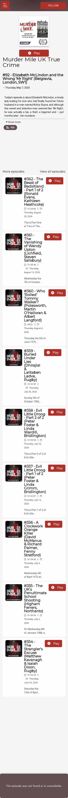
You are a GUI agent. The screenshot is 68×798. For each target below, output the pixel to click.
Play (37, 53)
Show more (14, 121)
